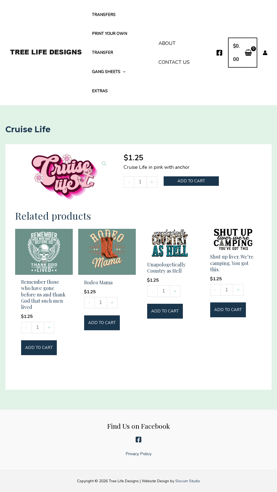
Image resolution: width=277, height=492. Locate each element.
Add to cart (191, 181)
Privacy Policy (138, 454)
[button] (123, 71)
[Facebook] (219, 52)
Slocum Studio (187, 481)
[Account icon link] (265, 52)
